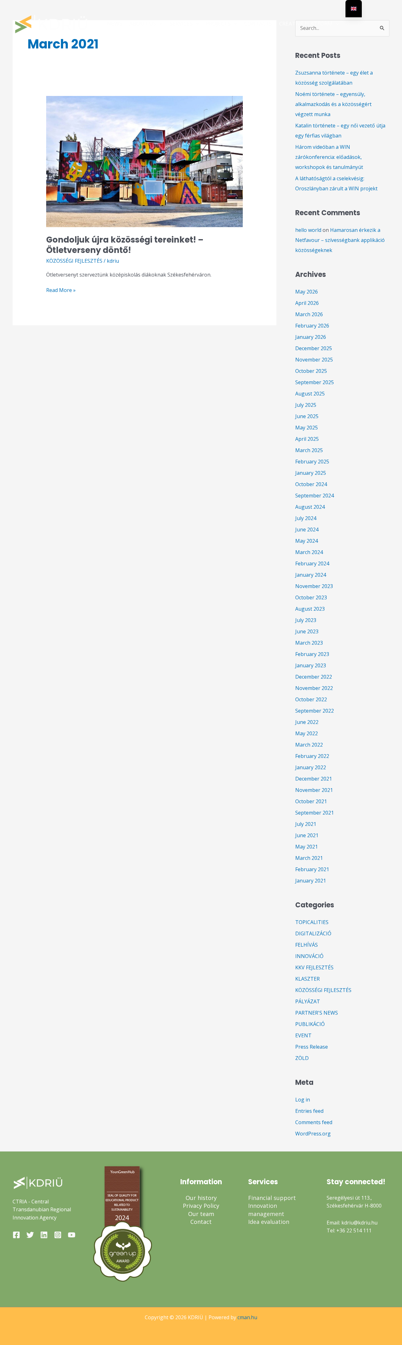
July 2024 (305, 518)
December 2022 (313, 676)
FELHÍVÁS (306, 944)
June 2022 (306, 722)
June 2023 (306, 631)
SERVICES (181, 23)
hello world (308, 230)
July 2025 (305, 404)
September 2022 (314, 710)
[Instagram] (58, 1235)
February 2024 (312, 563)
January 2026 (310, 336)
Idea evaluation (268, 1221)
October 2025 (311, 370)
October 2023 (311, 597)
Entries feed (309, 1110)
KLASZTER (307, 978)
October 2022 (311, 699)
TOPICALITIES (312, 922)
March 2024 (309, 552)
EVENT (303, 1035)
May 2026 (306, 291)
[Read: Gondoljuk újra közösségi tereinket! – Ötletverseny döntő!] (144, 161)
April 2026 (307, 303)
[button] (159, 23)
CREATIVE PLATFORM (306, 23)
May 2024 (306, 540)
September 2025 (314, 382)
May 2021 (306, 846)
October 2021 (311, 801)
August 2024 (310, 506)
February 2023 (312, 654)
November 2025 (314, 359)
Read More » (61, 290)
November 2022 (314, 688)
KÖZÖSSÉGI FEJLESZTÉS (74, 260)
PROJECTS (218, 23)
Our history (201, 1198)
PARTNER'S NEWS (316, 1012)
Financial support (272, 1198)
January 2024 (310, 574)
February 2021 (312, 869)
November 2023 (314, 586)
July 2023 (305, 620)
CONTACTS (258, 23)
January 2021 (310, 880)
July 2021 (305, 824)
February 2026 (312, 325)
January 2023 (310, 665)
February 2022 (312, 756)
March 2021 (309, 858)
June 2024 (306, 529)
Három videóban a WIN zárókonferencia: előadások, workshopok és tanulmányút (329, 157)
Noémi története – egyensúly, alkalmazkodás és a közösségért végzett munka (333, 104)
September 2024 (314, 495)
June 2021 (306, 835)
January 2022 (310, 767)
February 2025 (312, 461)
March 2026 (309, 314)
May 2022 (306, 733)
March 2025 (309, 450)
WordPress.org (313, 1133)
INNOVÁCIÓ (309, 956)
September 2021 (314, 812)
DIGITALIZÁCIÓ (313, 933)
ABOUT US (142, 23)
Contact (201, 1221)
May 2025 (306, 427)
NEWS (114, 23)
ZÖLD (302, 1058)
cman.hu (247, 1317)
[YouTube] (71, 1235)
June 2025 (306, 416)
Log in (302, 1099)
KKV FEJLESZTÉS (314, 967)
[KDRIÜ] (52, 23)
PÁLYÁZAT (307, 1001)
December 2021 (313, 778)
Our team (201, 1214)
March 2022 (309, 744)
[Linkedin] (44, 1235)
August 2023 (310, 608)
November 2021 (314, 790)
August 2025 (310, 393)
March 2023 (309, 642)
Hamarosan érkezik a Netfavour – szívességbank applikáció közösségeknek (340, 240)
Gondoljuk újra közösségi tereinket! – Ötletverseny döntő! (125, 245)
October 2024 (311, 484)
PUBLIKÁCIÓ (310, 1024)
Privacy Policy (201, 1205)
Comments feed (313, 1122)
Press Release (311, 1046)
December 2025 (313, 348)
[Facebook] (16, 1235)
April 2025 (307, 438)
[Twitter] (30, 1235)
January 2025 (310, 472)
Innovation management (266, 1210)
